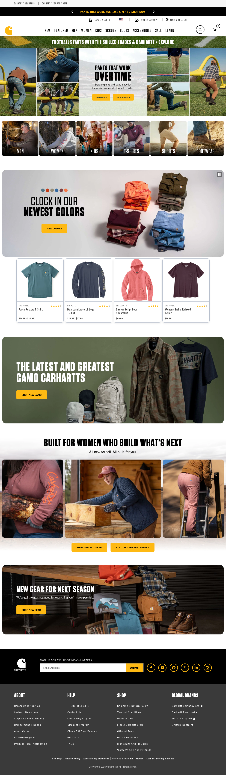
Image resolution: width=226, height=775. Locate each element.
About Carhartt (23, 731)
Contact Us (74, 712)
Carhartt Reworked (24, 3)
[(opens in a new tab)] (149, 667)
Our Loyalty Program (79, 718)
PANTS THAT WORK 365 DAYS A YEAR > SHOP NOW (113, 12)
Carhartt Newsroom (26, 712)
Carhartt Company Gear (54, 3)
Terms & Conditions (129, 712)
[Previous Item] (72, 12)
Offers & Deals (126, 731)
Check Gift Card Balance (82, 731)
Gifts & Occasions (128, 737)
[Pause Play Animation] (219, 174)
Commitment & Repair (27, 724)
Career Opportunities (27, 705)
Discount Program (78, 724)
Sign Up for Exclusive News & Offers (66, 660)
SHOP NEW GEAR (31, 609)
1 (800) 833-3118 (78, 705)
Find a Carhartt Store (130, 724)
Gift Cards (73, 737)
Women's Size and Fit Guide (134, 749)
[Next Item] (153, 12)
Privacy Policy (72, 758)
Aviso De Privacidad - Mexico (128, 758)
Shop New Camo (32, 394)
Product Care (125, 718)
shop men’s (101, 97)
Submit (135, 667)
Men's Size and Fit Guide (132, 743)
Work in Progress (182, 718)
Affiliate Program (24, 737)
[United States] (121, 19)
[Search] (200, 29)
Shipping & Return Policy (132, 705)
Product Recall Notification (30, 743)
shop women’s (123, 97)
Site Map (57, 758)
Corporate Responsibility (29, 718)
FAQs (70, 743)
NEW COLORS (54, 228)
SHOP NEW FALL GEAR (89, 547)
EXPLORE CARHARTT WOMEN (132, 547)
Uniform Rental (181, 724)
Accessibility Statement (96, 758)
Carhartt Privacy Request (160, 758)
